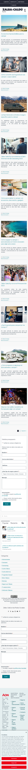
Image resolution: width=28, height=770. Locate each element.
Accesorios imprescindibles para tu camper (12, 35)
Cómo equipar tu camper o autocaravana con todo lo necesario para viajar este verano (12, 242)
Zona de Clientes (22, 708)
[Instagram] (15, 611)
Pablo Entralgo (6, 49)
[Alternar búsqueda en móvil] (25, 11)
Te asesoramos (6, 587)
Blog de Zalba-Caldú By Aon (22, 718)
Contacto (22, 712)
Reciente (14, 523)
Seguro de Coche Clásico (14, 722)
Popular (5, 523)
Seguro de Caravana (14, 715)
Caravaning (5, 565)
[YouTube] (17, 611)
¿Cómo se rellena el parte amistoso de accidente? (12, 546)
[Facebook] (8, 611)
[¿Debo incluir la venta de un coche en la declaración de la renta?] (4, 535)
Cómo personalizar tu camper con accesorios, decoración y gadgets (12, 199)
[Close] (26, 732)
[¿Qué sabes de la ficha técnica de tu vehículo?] (4, 527)
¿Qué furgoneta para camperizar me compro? (13, 326)
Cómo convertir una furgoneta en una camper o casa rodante (13, 76)
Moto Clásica (5, 578)
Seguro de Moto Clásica (14, 729)
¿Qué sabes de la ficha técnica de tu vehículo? (16, 528)
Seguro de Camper (14, 709)
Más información (4, 50)
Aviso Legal (4, 730)
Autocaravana (6, 559)
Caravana (4, 562)
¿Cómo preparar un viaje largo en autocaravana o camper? (11, 366)
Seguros (22, 700)
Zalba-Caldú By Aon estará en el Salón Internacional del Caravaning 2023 (13, 157)
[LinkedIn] (12, 611)
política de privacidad (20, 668)
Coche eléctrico (6, 572)
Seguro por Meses (7, 584)
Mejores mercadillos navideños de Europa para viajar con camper (12, 408)
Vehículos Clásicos (7, 590)
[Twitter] (10, 611)
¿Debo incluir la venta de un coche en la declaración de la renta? (15, 537)
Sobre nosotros (22, 703)
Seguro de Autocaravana (14, 703)
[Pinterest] (19, 611)
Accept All (14, 767)
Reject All (13, 763)
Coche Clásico (6, 568)
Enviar (6, 504)
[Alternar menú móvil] (25, 9)
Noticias (4, 581)
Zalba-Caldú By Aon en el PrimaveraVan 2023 (14, 284)
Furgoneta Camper (7, 575)
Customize (14, 758)
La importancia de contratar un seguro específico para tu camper (13, 116)
